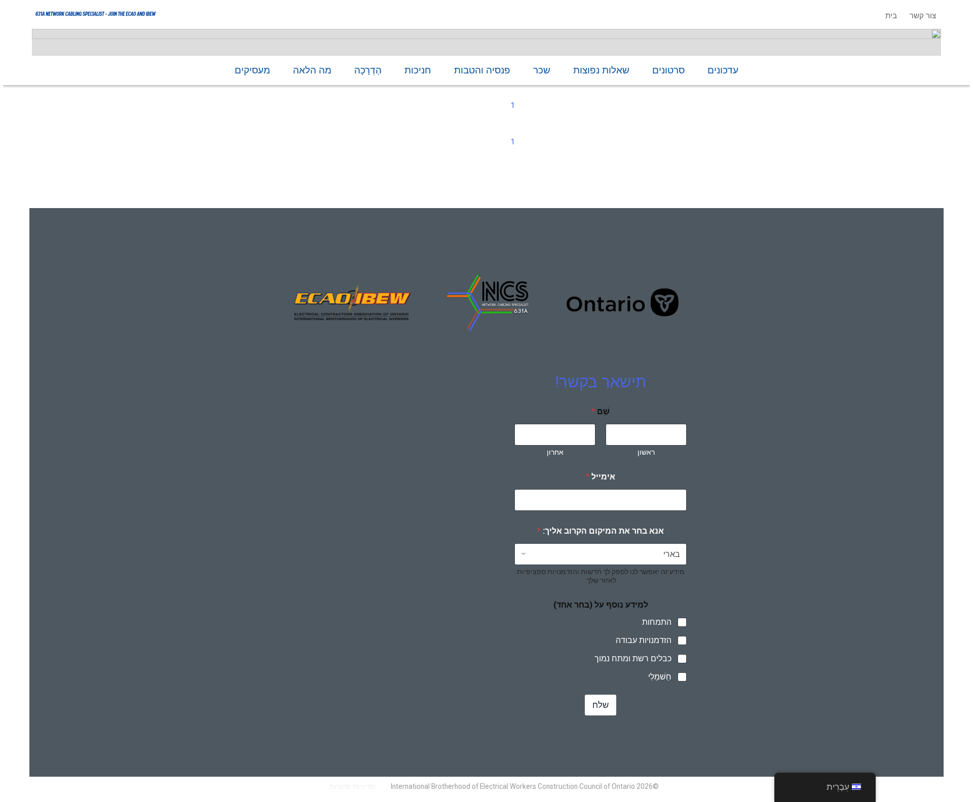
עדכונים (722, 70)
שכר (541, 70)
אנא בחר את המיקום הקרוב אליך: (600, 531)
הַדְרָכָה (368, 70)
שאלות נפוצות (601, 70)
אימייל (600, 477)
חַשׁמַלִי (659, 676)
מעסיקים (252, 70)
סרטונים (668, 70)
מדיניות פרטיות (352, 786)
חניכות (417, 70)
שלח (600, 705)
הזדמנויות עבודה (643, 640)
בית (891, 15)
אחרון (555, 452)
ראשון (646, 452)
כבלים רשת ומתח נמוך (632, 658)
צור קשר (923, 15)
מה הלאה (312, 70)
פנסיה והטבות (482, 70)
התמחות (656, 622)
